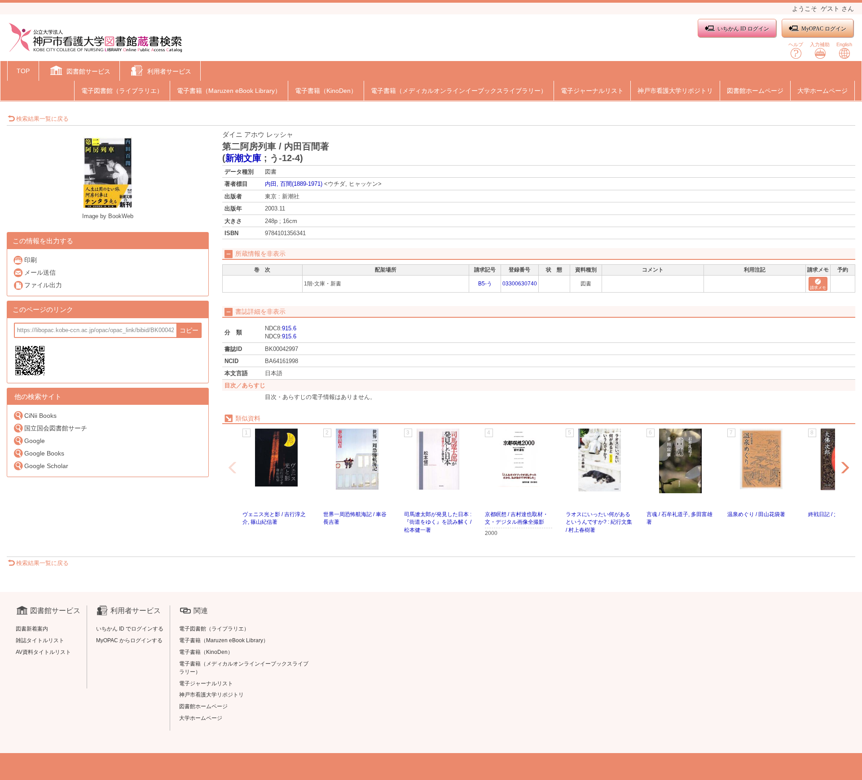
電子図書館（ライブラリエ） (122, 90)
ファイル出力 (43, 285)
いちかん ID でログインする (129, 629)
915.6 (289, 328)
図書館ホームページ (755, 90)
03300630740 (519, 283)
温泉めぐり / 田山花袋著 (756, 514)
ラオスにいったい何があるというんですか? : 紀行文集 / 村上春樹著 (599, 522)
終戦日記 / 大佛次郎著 (834, 514)
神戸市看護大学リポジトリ (675, 90)
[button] (79, 72)
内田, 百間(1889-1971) (293, 183)
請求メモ (818, 287)
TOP (23, 70)
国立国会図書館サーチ (55, 428)
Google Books (44, 453)
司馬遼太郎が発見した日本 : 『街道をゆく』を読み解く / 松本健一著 (437, 522)
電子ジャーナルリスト (592, 90)
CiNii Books (40, 415)
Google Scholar (46, 465)
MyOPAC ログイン (823, 29)
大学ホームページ (822, 90)
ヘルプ (795, 44)
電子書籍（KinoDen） (326, 90)
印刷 (30, 259)
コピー (189, 330)
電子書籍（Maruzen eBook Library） (229, 90)
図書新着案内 (32, 629)
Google (34, 440)
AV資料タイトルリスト (43, 652)
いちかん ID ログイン (743, 29)
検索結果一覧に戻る (42, 118)
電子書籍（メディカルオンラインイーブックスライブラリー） (459, 90)
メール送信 (40, 272)
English (844, 44)
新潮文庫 (243, 158)
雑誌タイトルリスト (40, 640)
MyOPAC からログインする (129, 640)
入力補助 (820, 44)
